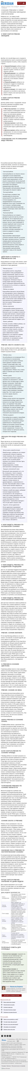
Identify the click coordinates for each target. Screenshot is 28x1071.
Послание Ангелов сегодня (10, 1009)
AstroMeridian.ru (11, 1039)
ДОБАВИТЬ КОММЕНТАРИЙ (11, 995)
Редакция (4, 1065)
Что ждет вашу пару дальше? (10, 1021)
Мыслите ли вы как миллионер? (11, 1024)
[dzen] (10, 1036)
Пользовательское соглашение (18, 1065)
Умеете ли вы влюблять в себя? (11, 1019)
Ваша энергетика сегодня (9, 1002)
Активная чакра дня (8, 1007)
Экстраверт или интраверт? (10, 1026)
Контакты (9, 1065)
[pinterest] (5, 1036)
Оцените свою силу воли (9, 1029)
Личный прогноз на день (9, 1004)
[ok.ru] (7, 1036)
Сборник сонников (5, 6)
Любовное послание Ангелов (10, 1012)
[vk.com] (2, 1036)
